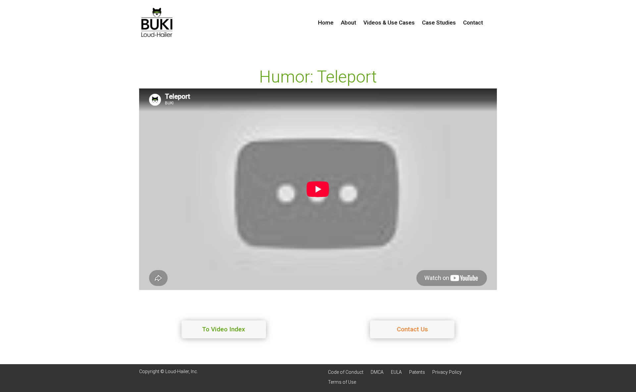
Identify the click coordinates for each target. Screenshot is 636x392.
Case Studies (439, 23)
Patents (417, 372)
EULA (396, 372)
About (348, 23)
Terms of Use (342, 382)
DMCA (377, 372)
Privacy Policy (447, 372)
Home (326, 23)
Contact (473, 23)
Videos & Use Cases (389, 23)
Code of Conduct (345, 372)
